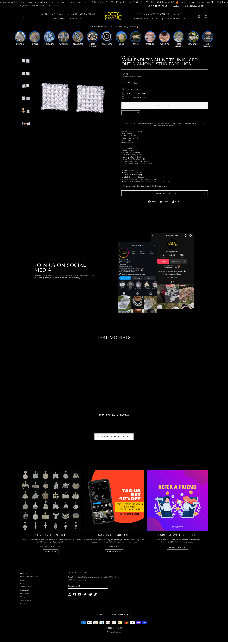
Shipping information (164, 193)
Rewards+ (141, 18)
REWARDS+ (24, 573)
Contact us (57, 6)
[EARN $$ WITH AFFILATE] (177, 500)
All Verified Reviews (27, 587)
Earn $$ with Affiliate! (169, 18)
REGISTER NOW (177, 547)
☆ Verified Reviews (82, 13)
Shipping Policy (25, 590)
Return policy (24, 593)
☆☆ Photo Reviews (68, 18)
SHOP (178, 13)
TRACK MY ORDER (38, 6)
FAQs (49, 6)
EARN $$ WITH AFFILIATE (29, 577)
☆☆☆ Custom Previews (153, 13)
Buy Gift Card (24, 6)
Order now (114, 552)
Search (22, 580)
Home (44, 13)
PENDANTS (50, 552)
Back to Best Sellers (116, 437)
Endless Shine (129, 56)
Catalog (58, 13)
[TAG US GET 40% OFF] (114, 500)
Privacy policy (24, 597)
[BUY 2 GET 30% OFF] (50, 500)
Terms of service (25, 600)
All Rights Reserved (114, 632)
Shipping (124, 76)
